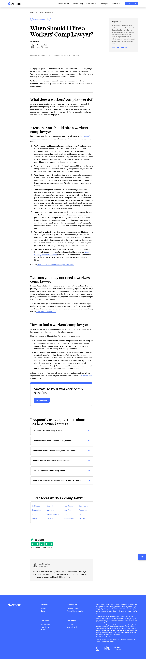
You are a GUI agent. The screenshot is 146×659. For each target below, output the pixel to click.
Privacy (103, 640)
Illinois (34, 518)
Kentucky (50, 506)
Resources (33, 12)
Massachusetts (53, 514)
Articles (43, 629)
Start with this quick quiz (46, 311)
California (36, 506)
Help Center (45, 627)
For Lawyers (104, 4)
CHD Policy (121, 640)
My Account (45, 625)
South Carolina (84, 506)
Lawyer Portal (72, 627)
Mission (43, 609)
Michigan (50, 518)
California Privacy (111, 640)
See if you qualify (118, 47)
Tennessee (83, 510)
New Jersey (68, 506)
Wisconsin (83, 518)
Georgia (35, 514)
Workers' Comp (78, 4)
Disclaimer (129, 640)
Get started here (85, 376)
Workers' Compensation (75, 611)
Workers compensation (46, 12)
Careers (43, 611)
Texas (81, 514)
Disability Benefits (63, 4)
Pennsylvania (69, 518)
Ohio (65, 514)
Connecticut (37, 510)
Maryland (50, 510)
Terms (98, 640)
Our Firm (70, 625)
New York (67, 510)
